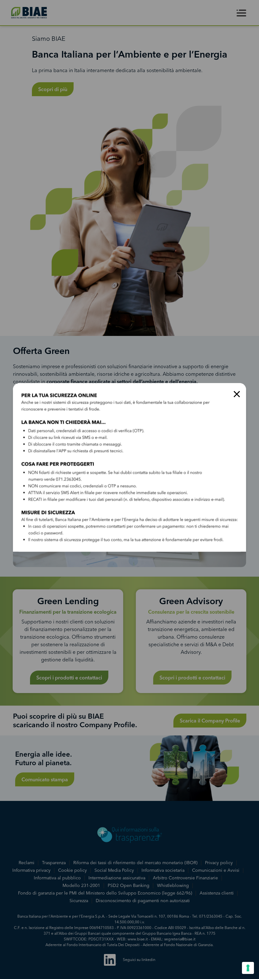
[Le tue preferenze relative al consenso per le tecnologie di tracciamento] (248, 968)
